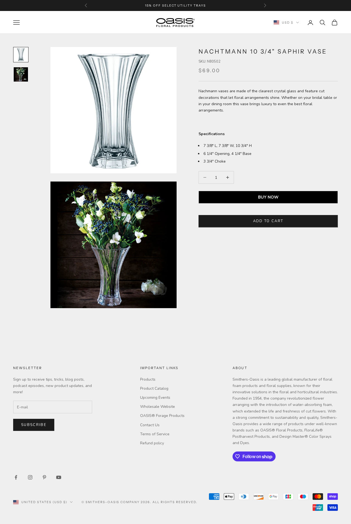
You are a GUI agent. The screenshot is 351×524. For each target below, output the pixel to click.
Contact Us (150, 425)
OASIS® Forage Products (162, 415)
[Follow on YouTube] (58, 477)
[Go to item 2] (21, 74)
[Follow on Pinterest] (44, 477)
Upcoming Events (155, 397)
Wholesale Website (157, 406)
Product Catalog (154, 388)
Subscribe (33, 424)
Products (147, 379)
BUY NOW (268, 197)
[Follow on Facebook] (16, 477)
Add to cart (268, 221)
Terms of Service (154, 434)
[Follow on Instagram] (30, 477)
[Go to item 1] (21, 54)
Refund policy (152, 443)
